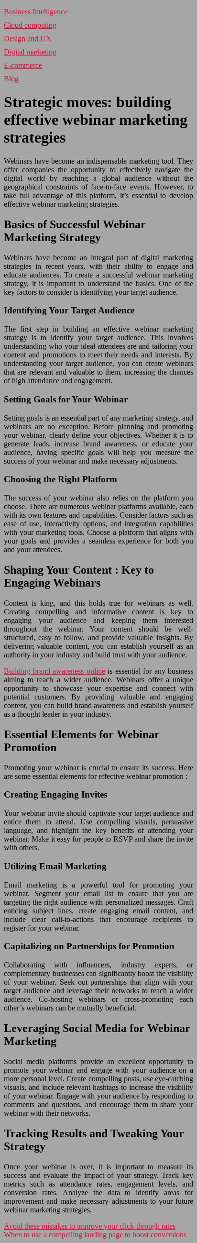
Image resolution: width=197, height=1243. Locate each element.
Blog (11, 79)
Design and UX (28, 38)
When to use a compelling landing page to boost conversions (95, 1235)
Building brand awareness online (54, 671)
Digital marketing (30, 52)
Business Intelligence (35, 12)
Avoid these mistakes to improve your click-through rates (89, 1226)
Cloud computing (30, 25)
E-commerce (23, 65)
